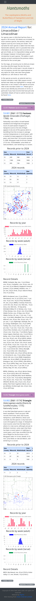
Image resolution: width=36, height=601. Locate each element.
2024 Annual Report (14, 27)
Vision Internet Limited (24, 597)
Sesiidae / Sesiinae (7, 99)
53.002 (16, 395)
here (21, 87)
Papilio (22, 595)
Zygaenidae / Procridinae (27, 103)
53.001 (15, 108)
